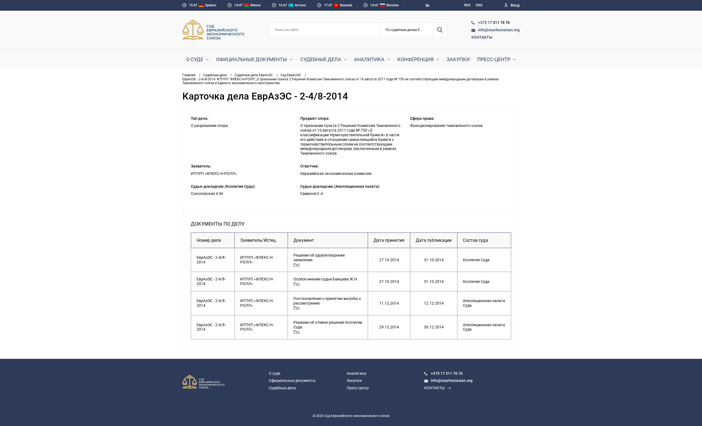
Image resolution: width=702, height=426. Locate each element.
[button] (406, 30)
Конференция (415, 59)
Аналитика (369, 59)
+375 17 (485, 22)
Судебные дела (320, 59)
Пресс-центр (493, 59)
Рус (296, 264)
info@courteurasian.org (499, 30)
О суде (194, 59)
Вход (515, 5)
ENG (479, 5)
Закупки (458, 59)
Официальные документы (251, 59)
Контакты (481, 37)
